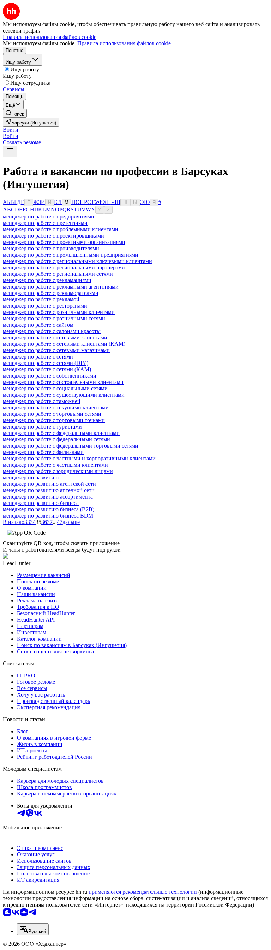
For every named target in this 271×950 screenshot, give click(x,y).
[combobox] (33, 929)
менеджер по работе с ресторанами (45, 306)
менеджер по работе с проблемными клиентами (60, 229)
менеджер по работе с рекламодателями (50, 293)
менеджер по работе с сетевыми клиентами (55, 337)
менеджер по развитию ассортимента (48, 497)
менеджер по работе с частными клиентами (55, 465)
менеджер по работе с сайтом (38, 325)
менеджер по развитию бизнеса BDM (48, 516)
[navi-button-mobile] (10, 151)
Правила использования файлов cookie (124, 43)
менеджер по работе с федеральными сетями (56, 439)
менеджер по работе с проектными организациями (64, 242)
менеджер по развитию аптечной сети (49, 490)
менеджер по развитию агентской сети (49, 484)
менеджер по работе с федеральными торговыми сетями (70, 446)
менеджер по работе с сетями (38, 357)
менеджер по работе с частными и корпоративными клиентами (79, 458)
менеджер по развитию (31, 477)
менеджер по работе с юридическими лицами (58, 471)
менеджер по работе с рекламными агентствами (61, 287)
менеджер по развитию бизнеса (41, 503)
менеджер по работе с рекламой (41, 299)
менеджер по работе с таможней (41, 401)
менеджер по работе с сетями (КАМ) (47, 369)
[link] (15, 113)
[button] (10, 130)
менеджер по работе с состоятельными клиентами (63, 382)
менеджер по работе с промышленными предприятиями (70, 255)
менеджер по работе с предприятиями (48, 217)
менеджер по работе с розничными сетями (54, 318)
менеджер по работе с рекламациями (47, 280)
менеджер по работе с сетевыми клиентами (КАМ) (64, 344)
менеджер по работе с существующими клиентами (64, 395)
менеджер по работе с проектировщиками (53, 236)
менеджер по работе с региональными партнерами (64, 267)
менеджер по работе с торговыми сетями (52, 414)
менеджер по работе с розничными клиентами (59, 312)
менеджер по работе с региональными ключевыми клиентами (77, 261)
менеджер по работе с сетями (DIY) (45, 363)
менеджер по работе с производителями (51, 248)
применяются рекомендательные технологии (143, 892)
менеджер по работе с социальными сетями (55, 388)
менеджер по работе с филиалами (43, 452)
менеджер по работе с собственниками (49, 376)
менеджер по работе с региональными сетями (58, 274)
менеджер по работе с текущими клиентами (56, 407)
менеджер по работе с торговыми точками (54, 420)
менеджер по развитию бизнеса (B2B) (48, 509)
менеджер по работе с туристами (42, 427)
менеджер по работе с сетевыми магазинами (56, 350)
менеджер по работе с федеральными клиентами (61, 433)
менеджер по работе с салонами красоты (52, 331)
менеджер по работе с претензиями (45, 223)
